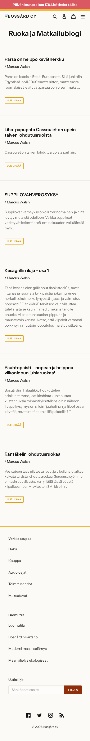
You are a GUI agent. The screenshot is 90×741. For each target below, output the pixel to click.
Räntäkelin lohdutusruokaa (32, 454)
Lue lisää (14, 100)
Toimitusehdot (20, 584)
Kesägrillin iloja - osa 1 (27, 270)
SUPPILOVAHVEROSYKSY (32, 194)
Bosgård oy (50, 727)
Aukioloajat (17, 572)
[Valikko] (82, 16)
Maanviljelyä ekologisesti (28, 660)
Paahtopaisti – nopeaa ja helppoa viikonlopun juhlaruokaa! (39, 370)
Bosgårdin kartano (23, 637)
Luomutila (16, 625)
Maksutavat (17, 596)
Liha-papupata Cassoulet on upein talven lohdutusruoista (40, 132)
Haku (12, 549)
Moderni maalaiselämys (27, 649)
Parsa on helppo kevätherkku (34, 59)
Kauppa (14, 561)
